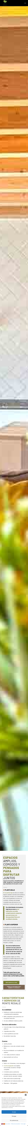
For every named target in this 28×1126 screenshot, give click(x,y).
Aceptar (14, 1112)
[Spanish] (4, 1124)
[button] (25, 1095)
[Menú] (25, 3)
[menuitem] (25, 3)
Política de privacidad (15, 1123)
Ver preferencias (14, 1120)
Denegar (14, 1116)
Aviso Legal (23, 1123)
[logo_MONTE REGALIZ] (11, 3)
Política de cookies (6, 1123)
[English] (2, 1124)
